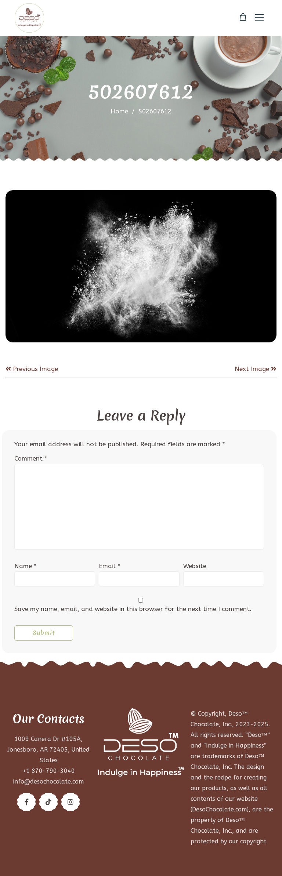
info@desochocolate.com (48, 781)
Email (109, 566)
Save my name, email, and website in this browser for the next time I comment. (133, 609)
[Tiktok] (48, 802)
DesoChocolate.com (219, 809)
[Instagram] (70, 802)
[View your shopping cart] (243, 17)
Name (25, 566)
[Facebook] (26, 802)
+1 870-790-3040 (48, 770)
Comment (30, 458)
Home (119, 111)
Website (194, 566)
